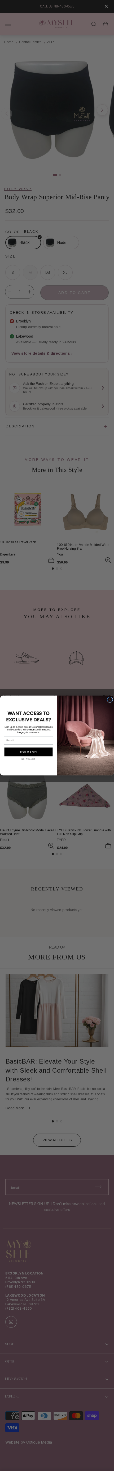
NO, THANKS (28, 759)
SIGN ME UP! (28, 752)
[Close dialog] (110, 699)
